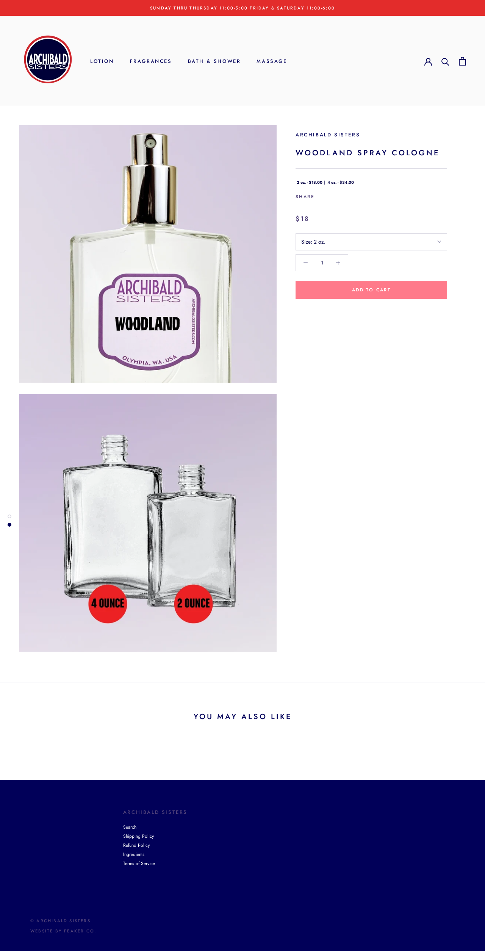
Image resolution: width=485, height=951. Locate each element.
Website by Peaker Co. (63, 931)
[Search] (445, 61)
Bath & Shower (214, 61)
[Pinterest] (341, 195)
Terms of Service (139, 863)
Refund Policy (136, 845)
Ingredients (133, 854)
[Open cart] (462, 61)
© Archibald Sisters (60, 921)
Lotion (102, 61)
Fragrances (151, 61)
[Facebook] (321, 195)
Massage (272, 61)
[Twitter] (331, 195)
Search (129, 827)
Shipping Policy (138, 836)
